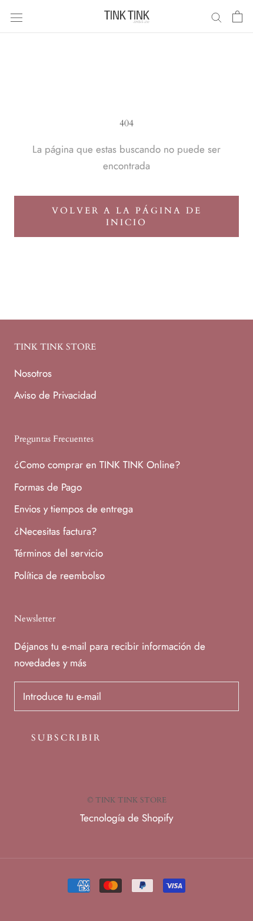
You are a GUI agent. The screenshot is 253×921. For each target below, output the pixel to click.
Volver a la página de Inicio (127, 216)
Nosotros (33, 373)
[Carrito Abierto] (237, 16)
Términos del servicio (58, 553)
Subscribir (66, 738)
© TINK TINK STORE (127, 800)
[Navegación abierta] (16, 17)
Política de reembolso (59, 575)
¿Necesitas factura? (55, 531)
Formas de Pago (48, 487)
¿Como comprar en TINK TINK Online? (97, 465)
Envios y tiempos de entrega (73, 509)
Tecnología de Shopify (126, 818)
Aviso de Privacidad (55, 395)
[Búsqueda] (216, 16)
